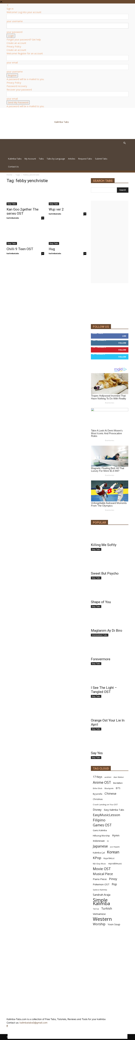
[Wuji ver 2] (67, 196)
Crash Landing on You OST (105, 804)
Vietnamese (99, 914)
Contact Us (13, 166)
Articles (71, 158)
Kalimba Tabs (15, 158)
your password (14, 32)
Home (9, 174)
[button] (124, 143)
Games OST (102, 825)
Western (102, 919)
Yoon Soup (114, 924)
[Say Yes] (109, 743)
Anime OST (102, 782)
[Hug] (67, 235)
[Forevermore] (109, 649)
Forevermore (100, 659)
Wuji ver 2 (56, 209)
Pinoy (113, 879)
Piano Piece (100, 879)
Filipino (99, 820)
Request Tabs (85, 158)
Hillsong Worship (101, 835)
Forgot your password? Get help (24, 39)
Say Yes (97, 753)
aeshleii (108, 777)
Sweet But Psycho (105, 573)
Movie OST (102, 868)
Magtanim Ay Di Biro (106, 631)
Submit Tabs (101, 158)
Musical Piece (103, 874)
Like (124, 336)
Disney (97, 809)
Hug (52, 249)
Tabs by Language (56, 158)
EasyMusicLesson (106, 815)
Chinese (110, 793)
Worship (99, 924)
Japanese (100, 846)
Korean (113, 852)
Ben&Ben (118, 783)
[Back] (8, 5)
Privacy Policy (14, 46)
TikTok (96, 909)
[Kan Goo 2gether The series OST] (25, 196)
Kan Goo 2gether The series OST (23, 211)
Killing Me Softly (103, 545)
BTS (118, 788)
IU (108, 841)
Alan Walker (119, 777)
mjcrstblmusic (115, 863)
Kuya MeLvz (109, 858)
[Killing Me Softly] (109, 535)
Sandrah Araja (101, 895)
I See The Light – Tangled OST (104, 690)
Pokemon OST (101, 884)
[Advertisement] (47, 131)
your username (15, 21)
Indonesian (99, 840)
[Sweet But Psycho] (109, 563)
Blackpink (109, 788)
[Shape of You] (109, 592)
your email (12, 62)
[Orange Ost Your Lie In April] (109, 710)
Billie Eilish (97, 788)
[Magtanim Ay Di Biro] (109, 620)
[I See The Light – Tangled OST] (109, 678)
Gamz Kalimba (100, 830)
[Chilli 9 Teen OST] (25, 235)
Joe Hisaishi (115, 847)
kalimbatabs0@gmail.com (33, 1022)
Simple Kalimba (101, 901)
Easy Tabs (12, 204)
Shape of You (101, 602)
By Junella (97, 794)
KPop (97, 858)
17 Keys (97, 777)
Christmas (98, 799)
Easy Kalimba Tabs (114, 809)
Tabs (41, 158)
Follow (122, 343)
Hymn (115, 835)
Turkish (106, 908)
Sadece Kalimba (100, 889)
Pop (114, 884)
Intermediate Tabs (99, 635)
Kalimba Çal (99, 852)
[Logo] (29, 153)
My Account (30, 158)
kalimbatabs (13, 218)
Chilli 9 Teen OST (20, 249)
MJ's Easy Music (99, 863)
